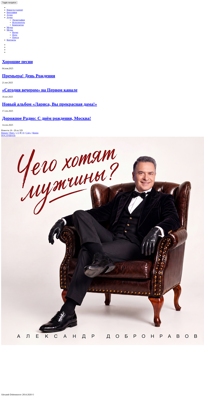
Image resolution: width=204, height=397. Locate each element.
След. (28, 133)
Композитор (18, 25)
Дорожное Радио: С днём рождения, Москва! (46, 118)
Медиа (10, 27)
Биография (12, 12)
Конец (35, 133)
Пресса (15, 37)
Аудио (10, 15)
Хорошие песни (17, 61)
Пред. (12, 133)
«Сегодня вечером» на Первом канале (39, 89)
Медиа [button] (10, 30)
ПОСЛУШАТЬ (8, 135)
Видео (15, 32)
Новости (15, 10)
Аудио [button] (10, 17)
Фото (14, 35)
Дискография (18, 20)
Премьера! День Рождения (28, 75)
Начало (4, 133)
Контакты (11, 40)
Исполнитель (18, 22)
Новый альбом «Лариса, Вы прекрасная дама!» (49, 104)
